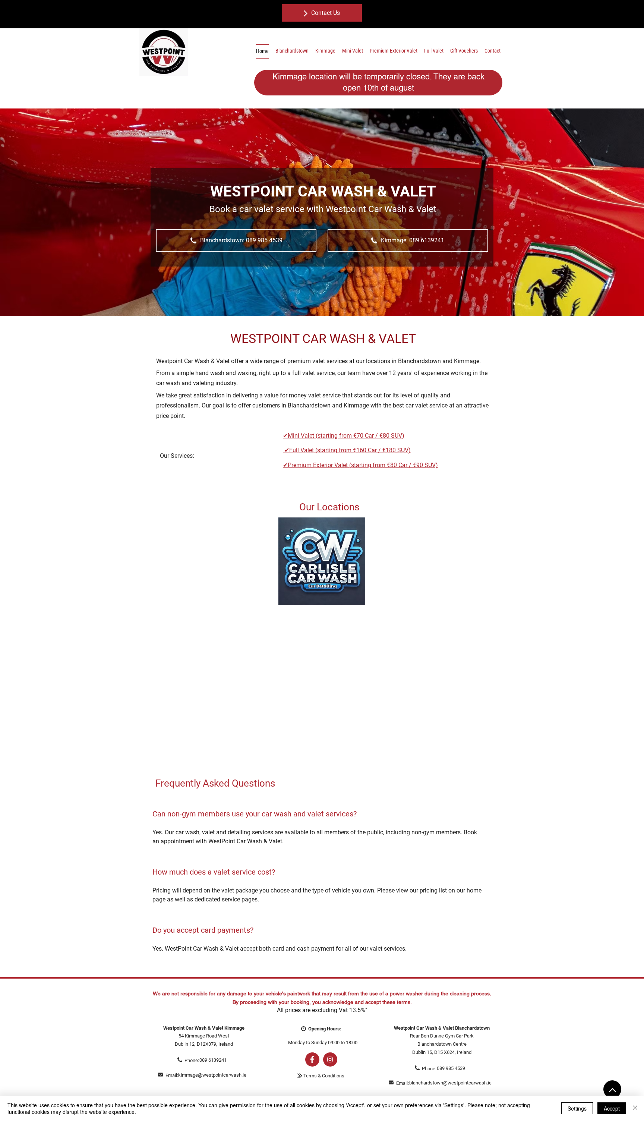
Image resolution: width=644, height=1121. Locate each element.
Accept (612, 1108)
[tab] (317, 887)
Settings (577, 1108)
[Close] (635, 1108)
